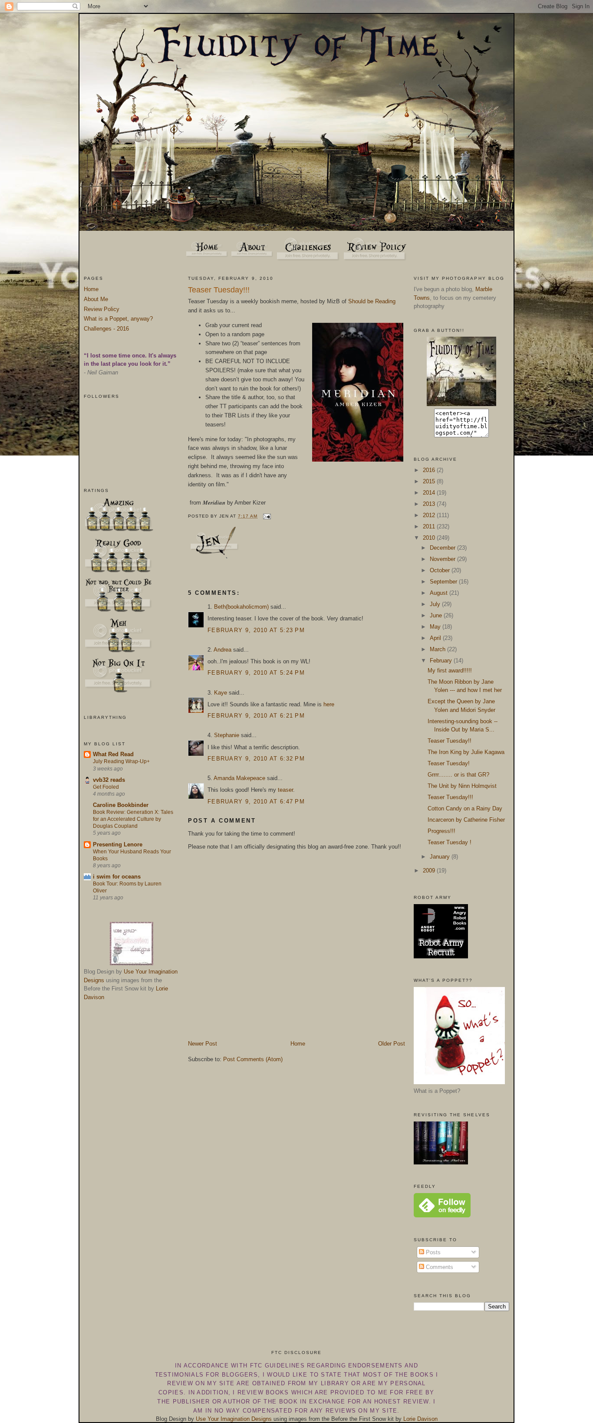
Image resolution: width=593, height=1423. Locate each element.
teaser (285, 790)
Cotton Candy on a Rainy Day (465, 808)
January (440, 856)
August (439, 593)
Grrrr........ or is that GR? (458, 774)
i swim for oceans (117, 876)
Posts (432, 1252)
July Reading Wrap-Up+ (121, 761)
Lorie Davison (420, 1419)
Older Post (391, 1043)
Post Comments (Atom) (253, 1059)
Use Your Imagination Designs (234, 1419)
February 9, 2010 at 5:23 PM (256, 630)
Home (91, 289)
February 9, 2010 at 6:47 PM (256, 801)
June (437, 615)
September (444, 581)
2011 (430, 526)
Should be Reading (371, 301)
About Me (96, 299)
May (436, 626)
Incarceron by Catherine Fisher (466, 819)
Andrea (222, 649)
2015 (430, 481)
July (436, 604)
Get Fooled (106, 787)
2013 (430, 504)
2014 (430, 492)
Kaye (220, 692)
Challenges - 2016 (106, 328)
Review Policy (101, 309)
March (438, 649)
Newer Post (202, 1043)
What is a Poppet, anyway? (118, 318)
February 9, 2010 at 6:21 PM (256, 715)
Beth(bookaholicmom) (241, 606)
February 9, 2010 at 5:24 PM (256, 672)
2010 (430, 537)
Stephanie (226, 735)
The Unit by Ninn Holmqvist (462, 786)
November (443, 559)
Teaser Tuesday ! (449, 842)
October (440, 570)
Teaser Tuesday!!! (219, 289)
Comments (438, 1267)
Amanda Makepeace (239, 778)
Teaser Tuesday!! (449, 741)
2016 (430, 470)
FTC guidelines (277, 1365)
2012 (430, 515)
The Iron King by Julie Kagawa (466, 752)
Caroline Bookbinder (120, 805)
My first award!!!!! (450, 670)
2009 (430, 870)
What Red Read (113, 754)
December (443, 547)
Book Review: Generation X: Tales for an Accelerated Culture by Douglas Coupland (133, 819)
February (442, 660)
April (436, 638)
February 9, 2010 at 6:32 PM (256, 758)
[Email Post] (266, 516)
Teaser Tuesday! (449, 763)
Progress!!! (441, 831)
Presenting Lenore (117, 844)
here (328, 704)
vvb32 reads (109, 780)
